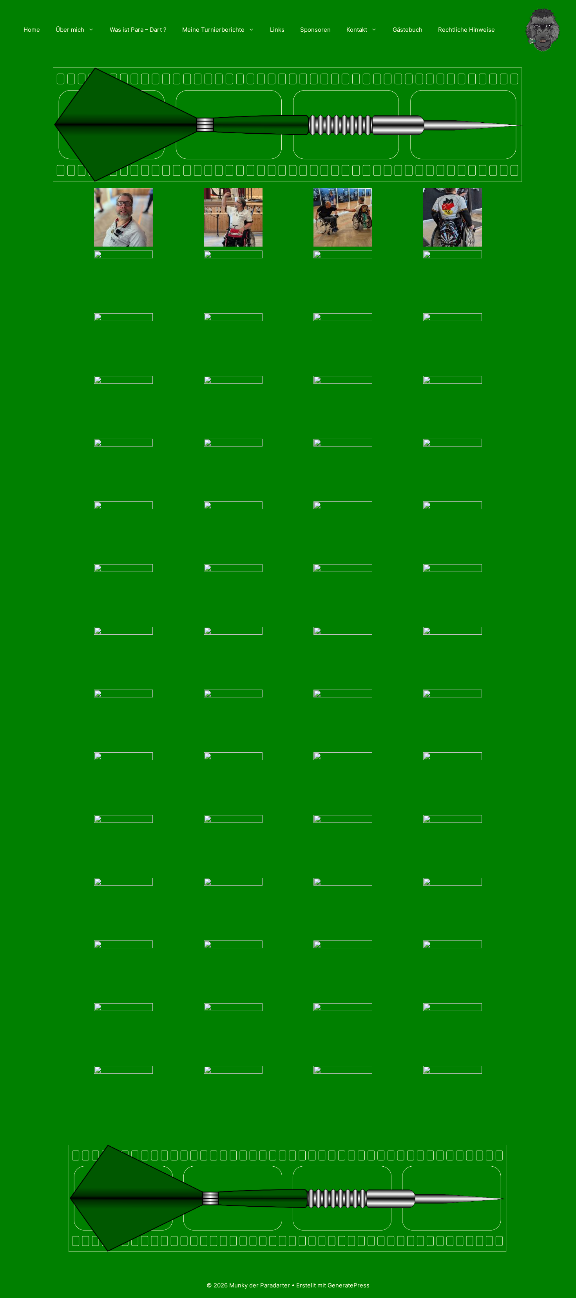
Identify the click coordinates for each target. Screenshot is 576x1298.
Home (32, 29)
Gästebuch (407, 29)
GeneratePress (349, 1285)
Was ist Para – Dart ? (138, 29)
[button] (93, 30)
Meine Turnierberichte (213, 29)
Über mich (70, 29)
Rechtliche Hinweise (466, 29)
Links (277, 29)
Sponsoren (315, 29)
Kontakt (356, 29)
